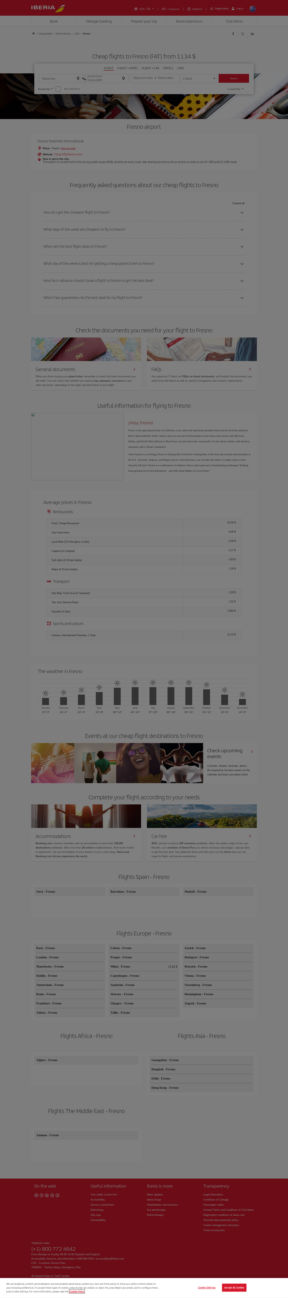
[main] (144, 1288)
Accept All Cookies (234, 1287)
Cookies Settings (207, 1287)
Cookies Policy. (76, 1291)
